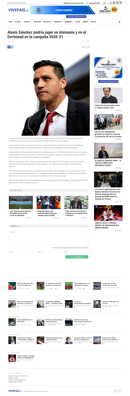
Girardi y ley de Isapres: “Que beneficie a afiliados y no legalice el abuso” (25, 339)
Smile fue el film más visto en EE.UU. (110, 302)
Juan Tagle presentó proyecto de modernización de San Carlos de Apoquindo (20, 213)
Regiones (85, 22)
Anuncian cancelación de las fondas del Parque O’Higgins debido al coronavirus (54, 340)
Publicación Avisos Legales (13, 3)
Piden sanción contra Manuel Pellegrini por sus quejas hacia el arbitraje (76, 213)
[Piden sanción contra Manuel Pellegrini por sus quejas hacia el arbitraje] (76, 202)
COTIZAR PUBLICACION (76, 16)
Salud (31, 341)
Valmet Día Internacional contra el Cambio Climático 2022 (107, 106)
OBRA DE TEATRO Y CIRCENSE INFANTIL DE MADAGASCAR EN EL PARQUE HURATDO (107, 225)
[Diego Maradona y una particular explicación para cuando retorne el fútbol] (49, 202)
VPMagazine (68, 22)
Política (93, 22)
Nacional (118, 110)
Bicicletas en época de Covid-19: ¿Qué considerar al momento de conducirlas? (82, 321)
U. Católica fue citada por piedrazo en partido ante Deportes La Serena (53, 285)
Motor (78, 22)
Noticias (17, 22)
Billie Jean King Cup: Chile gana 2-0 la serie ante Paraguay (25, 285)
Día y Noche (46, 22)
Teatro (32, 360)
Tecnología (37, 22)
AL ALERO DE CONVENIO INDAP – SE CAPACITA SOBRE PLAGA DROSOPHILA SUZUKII (108, 163)
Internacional (109, 305)
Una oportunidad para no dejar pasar (25, 320)
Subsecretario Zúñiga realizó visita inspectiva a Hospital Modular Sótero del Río (111, 340)
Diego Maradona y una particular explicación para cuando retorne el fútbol (47, 213)
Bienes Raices (23, 3)
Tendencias (57, 22)
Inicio (10, 22)
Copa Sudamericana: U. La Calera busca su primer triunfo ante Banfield (82, 285)
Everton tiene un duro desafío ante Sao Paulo (109, 284)
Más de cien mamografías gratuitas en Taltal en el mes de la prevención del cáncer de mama (108, 134)
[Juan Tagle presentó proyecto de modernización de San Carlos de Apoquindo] (21, 202)
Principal (28, 305)
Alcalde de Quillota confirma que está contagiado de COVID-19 (82, 339)
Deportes (27, 22)
